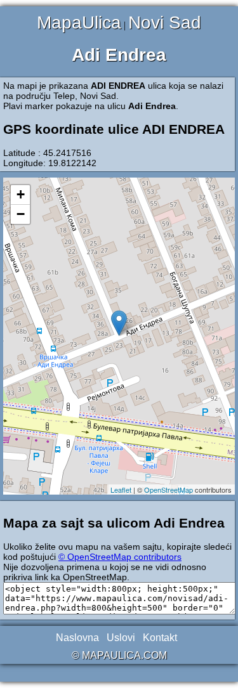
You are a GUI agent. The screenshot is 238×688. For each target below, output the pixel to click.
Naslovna (77, 637)
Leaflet (120, 489)
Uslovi (121, 637)
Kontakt (160, 637)
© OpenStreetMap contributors (120, 557)
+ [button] (21, 194)
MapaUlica (79, 22)
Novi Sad (164, 22)
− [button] (21, 214)
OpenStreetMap (168, 489)
